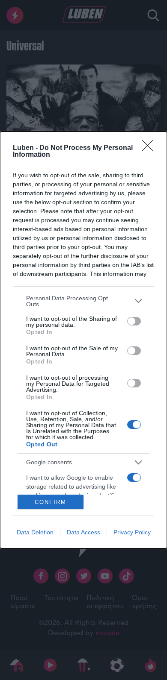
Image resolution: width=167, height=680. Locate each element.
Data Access (83, 532)
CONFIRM (50, 502)
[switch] (134, 321)
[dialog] (83, 340)
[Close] (150, 148)
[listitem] (83, 301)
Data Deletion (35, 532)
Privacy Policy (132, 532)
